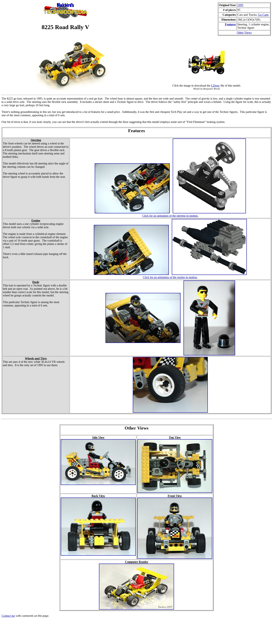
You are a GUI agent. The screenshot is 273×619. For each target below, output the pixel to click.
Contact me (8, 615)
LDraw (215, 85)
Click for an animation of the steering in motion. (170, 215)
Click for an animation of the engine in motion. (170, 277)
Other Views (244, 32)
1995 (240, 5)
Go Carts (263, 14)
